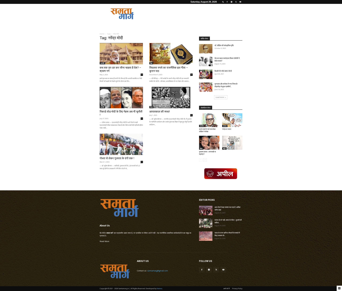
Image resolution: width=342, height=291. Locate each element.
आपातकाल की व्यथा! (159, 111)
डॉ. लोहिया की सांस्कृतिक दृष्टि (224, 45)
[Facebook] (227, 2)
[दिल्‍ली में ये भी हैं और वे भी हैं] (205, 74)
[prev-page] (200, 160)
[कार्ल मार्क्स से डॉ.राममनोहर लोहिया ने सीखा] (209, 120)
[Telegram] (232, 2)
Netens (159, 288)
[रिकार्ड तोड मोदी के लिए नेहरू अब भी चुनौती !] (121, 97)
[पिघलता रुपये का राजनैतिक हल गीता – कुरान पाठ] (171, 53)
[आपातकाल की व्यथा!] (171, 97)
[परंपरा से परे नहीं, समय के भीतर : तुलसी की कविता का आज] (205, 223)
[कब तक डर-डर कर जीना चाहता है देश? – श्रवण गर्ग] (121, 53)
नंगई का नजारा (226, 129)
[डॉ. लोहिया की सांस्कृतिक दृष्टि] (205, 48)
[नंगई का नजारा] (232, 120)
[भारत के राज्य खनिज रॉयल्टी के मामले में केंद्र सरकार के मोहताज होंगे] (205, 236)
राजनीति (102, 63)
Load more (220, 97)
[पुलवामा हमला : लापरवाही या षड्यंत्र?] (209, 143)
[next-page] (205, 160)
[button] (223, 2)
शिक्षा (151, 63)
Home (102, 34)
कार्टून (224, 148)
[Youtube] (240, 2)
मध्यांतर (225, 126)
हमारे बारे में (227, 288)
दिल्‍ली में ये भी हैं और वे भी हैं (223, 71)
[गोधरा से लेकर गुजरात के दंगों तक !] (121, 144)
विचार (151, 107)
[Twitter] (236, 2)
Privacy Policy (237, 288)
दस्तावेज (202, 126)
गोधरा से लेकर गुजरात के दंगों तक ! (117, 158)
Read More (104, 241)
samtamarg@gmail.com (157, 270)
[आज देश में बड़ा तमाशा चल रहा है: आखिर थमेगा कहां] (205, 210)
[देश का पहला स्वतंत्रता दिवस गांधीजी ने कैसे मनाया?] (205, 61)
